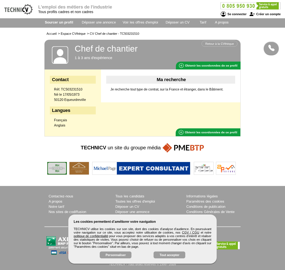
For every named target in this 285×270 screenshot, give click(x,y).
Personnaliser (116, 255)
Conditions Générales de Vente (210, 212)
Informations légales (202, 196)
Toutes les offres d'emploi (135, 201)
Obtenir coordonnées (210, 65)
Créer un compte (268, 14)
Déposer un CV (177, 22)
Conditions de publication (205, 207)
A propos (222, 22)
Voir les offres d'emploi (140, 22)
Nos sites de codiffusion (67, 212)
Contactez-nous (61, 196)
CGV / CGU (190, 232)
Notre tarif (56, 207)
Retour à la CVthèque (219, 43)
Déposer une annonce (99, 22)
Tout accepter (169, 255)
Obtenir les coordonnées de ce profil (210, 132)
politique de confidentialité (91, 236)
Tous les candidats (129, 196)
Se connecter (237, 14)
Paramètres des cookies (205, 201)
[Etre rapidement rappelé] (270, 48)
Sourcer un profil (59, 22)
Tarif (203, 22)
